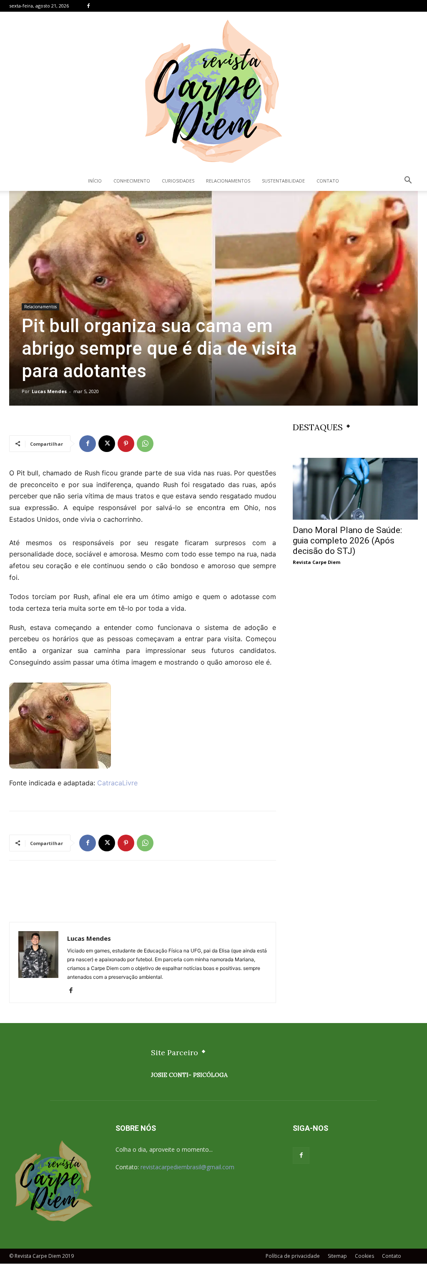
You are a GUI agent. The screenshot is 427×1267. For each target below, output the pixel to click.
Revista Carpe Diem (316, 562)
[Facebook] (88, 6)
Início (95, 181)
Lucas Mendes (49, 391)
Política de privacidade (293, 1255)
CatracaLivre (117, 783)
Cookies (364, 1255)
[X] (106, 443)
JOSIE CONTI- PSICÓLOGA (189, 1075)
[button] (408, 181)
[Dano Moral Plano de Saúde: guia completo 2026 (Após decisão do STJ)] (355, 489)
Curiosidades (178, 181)
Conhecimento (131, 181)
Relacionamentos (228, 181)
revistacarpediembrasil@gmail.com (187, 1167)
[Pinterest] (126, 443)
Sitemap (337, 1255)
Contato (327, 181)
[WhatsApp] (145, 443)
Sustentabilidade (283, 181)
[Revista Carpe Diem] (213, 91)
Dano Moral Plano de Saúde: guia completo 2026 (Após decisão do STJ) (347, 540)
